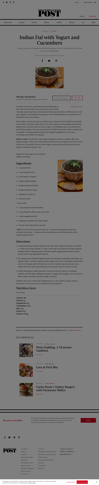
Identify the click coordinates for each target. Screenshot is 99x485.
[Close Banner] (96, 482)
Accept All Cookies (82, 482)
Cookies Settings (71, 482)
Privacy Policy (32, 482)
